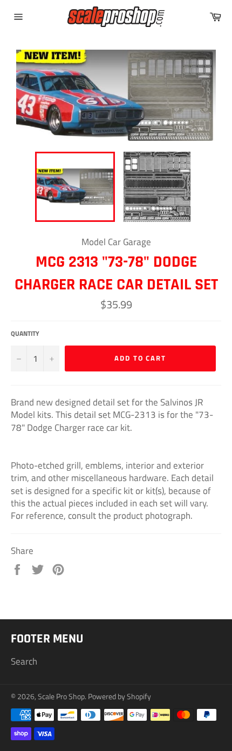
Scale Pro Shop (61, 696)
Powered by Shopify (119, 696)
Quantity (25, 334)
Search (24, 661)
